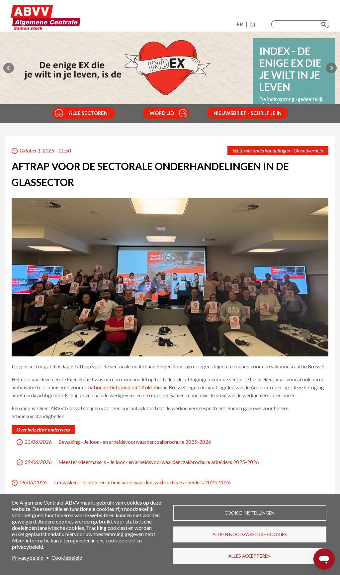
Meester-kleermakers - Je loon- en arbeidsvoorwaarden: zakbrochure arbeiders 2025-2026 (158, 462)
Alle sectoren (88, 113)
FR (240, 24)
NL (253, 24)
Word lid (161, 113)
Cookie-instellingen (249, 513)
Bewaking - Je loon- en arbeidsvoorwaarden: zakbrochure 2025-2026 (134, 442)
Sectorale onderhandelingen (261, 150)
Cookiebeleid (66, 557)
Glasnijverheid (308, 150)
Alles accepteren (249, 556)
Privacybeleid (27, 557)
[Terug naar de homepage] (45, 17)
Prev (8, 68)
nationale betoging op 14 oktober (125, 387)
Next (331, 68)
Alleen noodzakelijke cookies (249, 534)
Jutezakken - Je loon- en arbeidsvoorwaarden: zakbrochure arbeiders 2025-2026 (142, 482)
